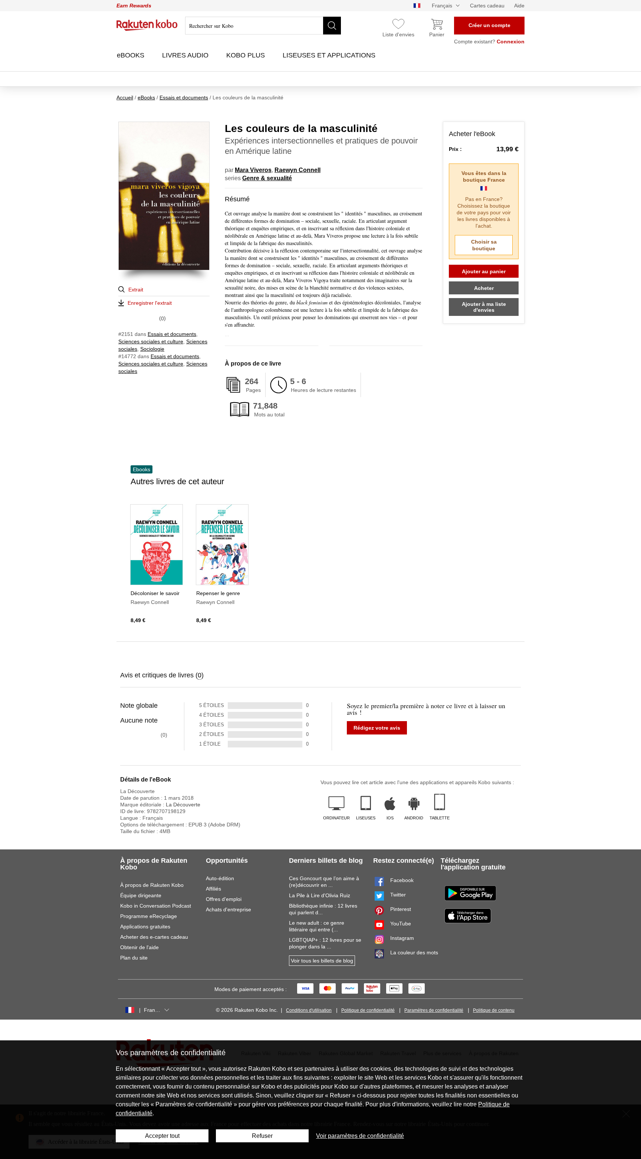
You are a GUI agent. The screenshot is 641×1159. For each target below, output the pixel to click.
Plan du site (134, 958)
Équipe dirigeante (140, 895)
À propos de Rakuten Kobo (152, 885)
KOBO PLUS (246, 55)
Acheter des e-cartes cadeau (154, 937)
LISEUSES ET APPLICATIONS (330, 55)
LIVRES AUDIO (186, 55)
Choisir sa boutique (484, 245)
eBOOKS (131, 55)
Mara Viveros (253, 170)
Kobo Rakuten (147, 25)
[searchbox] (263, 25)
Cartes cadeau (487, 6)
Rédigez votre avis (377, 728)
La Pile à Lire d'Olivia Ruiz (319, 895)
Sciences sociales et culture (150, 341)
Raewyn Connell (297, 170)
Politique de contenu (494, 1010)
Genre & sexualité (267, 178)
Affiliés (213, 889)
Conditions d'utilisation (309, 1010)
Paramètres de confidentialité (433, 1010)
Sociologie (152, 349)
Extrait (135, 290)
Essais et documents (172, 334)
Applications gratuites (145, 926)
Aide (519, 6)
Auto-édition (220, 878)
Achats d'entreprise (228, 909)
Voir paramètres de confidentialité (360, 1136)
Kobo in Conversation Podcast (155, 906)
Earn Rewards (133, 6)
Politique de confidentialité (368, 1010)
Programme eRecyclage (148, 916)
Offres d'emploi (223, 899)
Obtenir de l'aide (139, 947)
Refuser (262, 1136)
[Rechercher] (332, 25)
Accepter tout (162, 1136)
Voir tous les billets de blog (322, 961)
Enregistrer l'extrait (150, 303)
